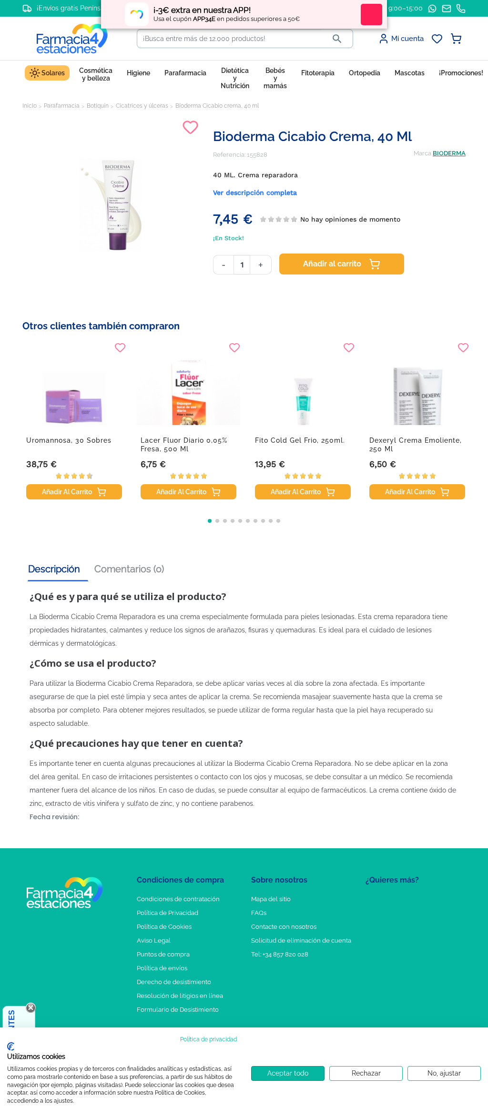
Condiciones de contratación (178, 899)
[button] (210, 521)
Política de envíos (162, 968)
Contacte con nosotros (283, 926)
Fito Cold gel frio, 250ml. (300, 440)
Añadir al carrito (332, 263)
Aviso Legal (154, 940)
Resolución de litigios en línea (180, 995)
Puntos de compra (163, 954)
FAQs (258, 912)
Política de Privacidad (167, 912)
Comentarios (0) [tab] (129, 569)
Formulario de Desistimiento (178, 1009)
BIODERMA (449, 153)
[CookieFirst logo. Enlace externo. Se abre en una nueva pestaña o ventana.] (10, 1046)
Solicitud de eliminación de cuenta (301, 940)
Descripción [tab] (54, 569)
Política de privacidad (208, 1039)
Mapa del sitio (271, 899)
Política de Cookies (164, 926)
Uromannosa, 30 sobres (69, 440)
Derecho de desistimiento (174, 982)
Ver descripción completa (255, 192)
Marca (422, 153)
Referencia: (229, 154)
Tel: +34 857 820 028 (279, 954)
